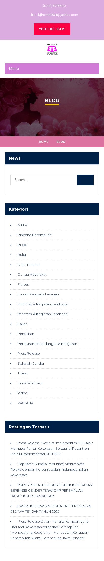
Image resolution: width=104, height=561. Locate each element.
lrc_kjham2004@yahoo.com (54, 15)
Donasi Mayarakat (32, 274)
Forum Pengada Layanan (38, 294)
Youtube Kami (52, 29)
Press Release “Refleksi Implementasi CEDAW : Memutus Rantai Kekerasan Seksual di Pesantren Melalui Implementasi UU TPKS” (51, 448)
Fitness (23, 284)
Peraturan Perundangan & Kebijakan (47, 344)
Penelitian (26, 334)
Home (44, 141)
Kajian (23, 324)
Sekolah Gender (31, 363)
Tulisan (23, 373)
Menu (14, 68)
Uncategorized (30, 383)
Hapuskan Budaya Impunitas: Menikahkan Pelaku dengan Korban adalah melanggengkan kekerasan (49, 469)
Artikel (23, 225)
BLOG (23, 245)
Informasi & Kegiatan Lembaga (43, 304)
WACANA (25, 403)
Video (23, 393)
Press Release (29, 353)
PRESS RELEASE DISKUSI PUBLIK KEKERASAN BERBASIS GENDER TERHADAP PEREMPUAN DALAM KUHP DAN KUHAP (51, 490)
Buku (22, 255)
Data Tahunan (29, 265)
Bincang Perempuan (35, 235)
